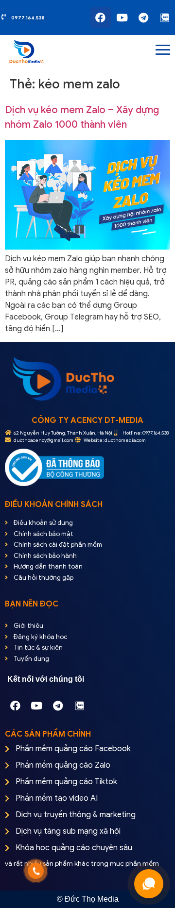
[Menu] (113, 50)
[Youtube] (122, 17)
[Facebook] (100, 17)
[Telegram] (143, 17)
